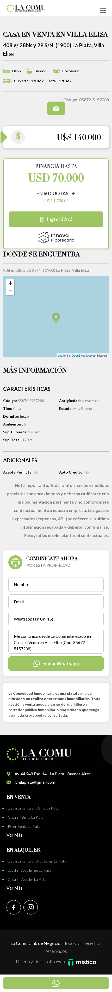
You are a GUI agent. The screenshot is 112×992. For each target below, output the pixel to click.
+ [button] (10, 283)
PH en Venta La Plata (24, 826)
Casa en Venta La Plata (25, 817)
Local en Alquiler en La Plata (29, 870)
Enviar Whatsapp (60, 663)
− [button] (10, 291)
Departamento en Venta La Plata (33, 808)
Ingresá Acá (59, 219)
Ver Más (15, 835)
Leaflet (62, 355)
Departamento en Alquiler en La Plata (37, 861)
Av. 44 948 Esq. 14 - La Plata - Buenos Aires (53, 773)
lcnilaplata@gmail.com (35, 782)
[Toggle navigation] (103, 10)
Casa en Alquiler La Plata (27, 879)
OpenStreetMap (82, 355)
